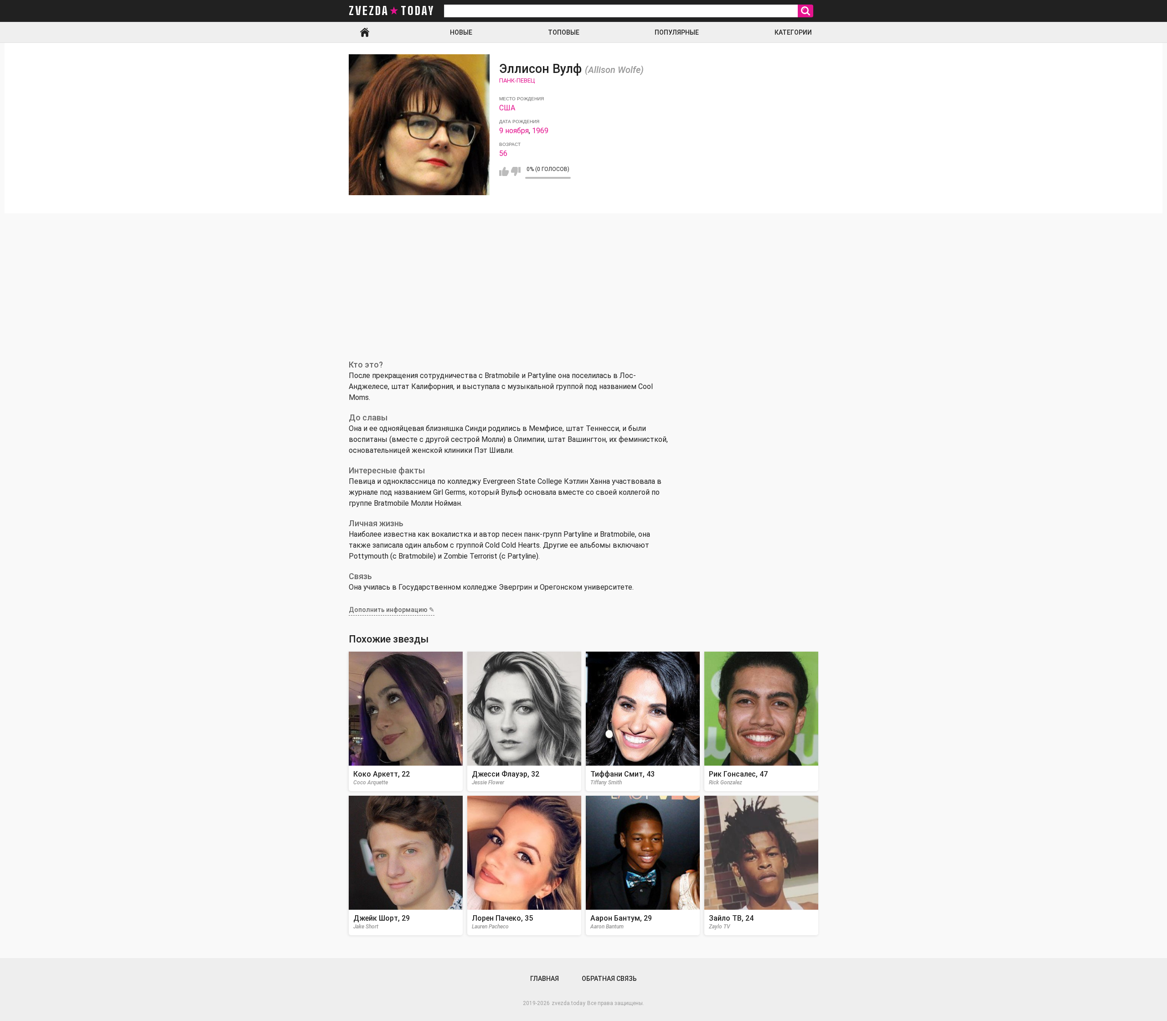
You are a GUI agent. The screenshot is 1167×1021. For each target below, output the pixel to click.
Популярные (677, 32)
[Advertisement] (583, 282)
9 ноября (514, 130)
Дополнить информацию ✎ (391, 609)
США (507, 108)
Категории (793, 32)
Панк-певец (517, 80)
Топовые (563, 32)
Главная (364, 32)
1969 (540, 130)
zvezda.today (568, 1003)
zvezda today (391, 10)
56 (503, 153)
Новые (461, 32)
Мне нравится (504, 171)
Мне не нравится (516, 171)
